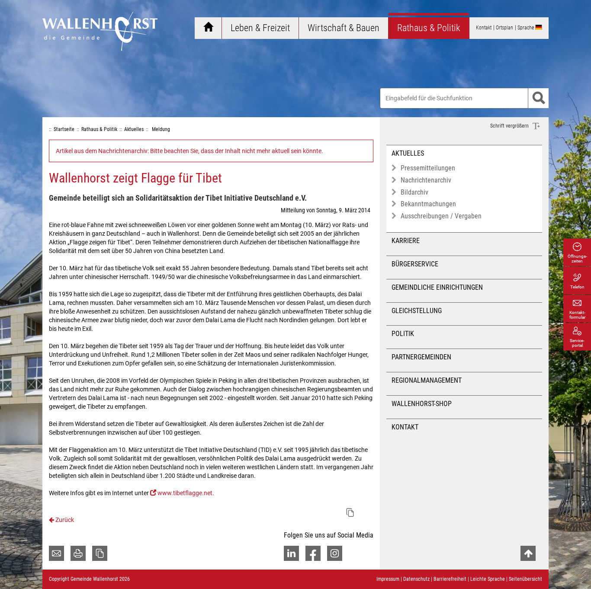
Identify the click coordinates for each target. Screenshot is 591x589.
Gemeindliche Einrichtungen (437, 287)
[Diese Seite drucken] (78, 553)
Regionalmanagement (427, 380)
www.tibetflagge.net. (185, 493)
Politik (403, 334)
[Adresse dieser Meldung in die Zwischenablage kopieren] (350, 512)
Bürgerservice (415, 264)
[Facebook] (313, 553)
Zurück (64, 519)
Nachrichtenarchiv (426, 180)
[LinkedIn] (291, 553)
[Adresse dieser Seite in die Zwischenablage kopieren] (99, 553)
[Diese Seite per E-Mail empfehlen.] (56, 553)
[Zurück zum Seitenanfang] (528, 553)
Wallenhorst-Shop (422, 404)
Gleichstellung (417, 311)
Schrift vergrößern (510, 126)
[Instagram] (334, 553)
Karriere (406, 241)
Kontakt (405, 427)
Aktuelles (408, 153)
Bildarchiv (414, 192)
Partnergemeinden (421, 357)
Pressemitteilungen (428, 168)
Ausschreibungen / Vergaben (441, 216)
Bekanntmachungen (428, 204)
